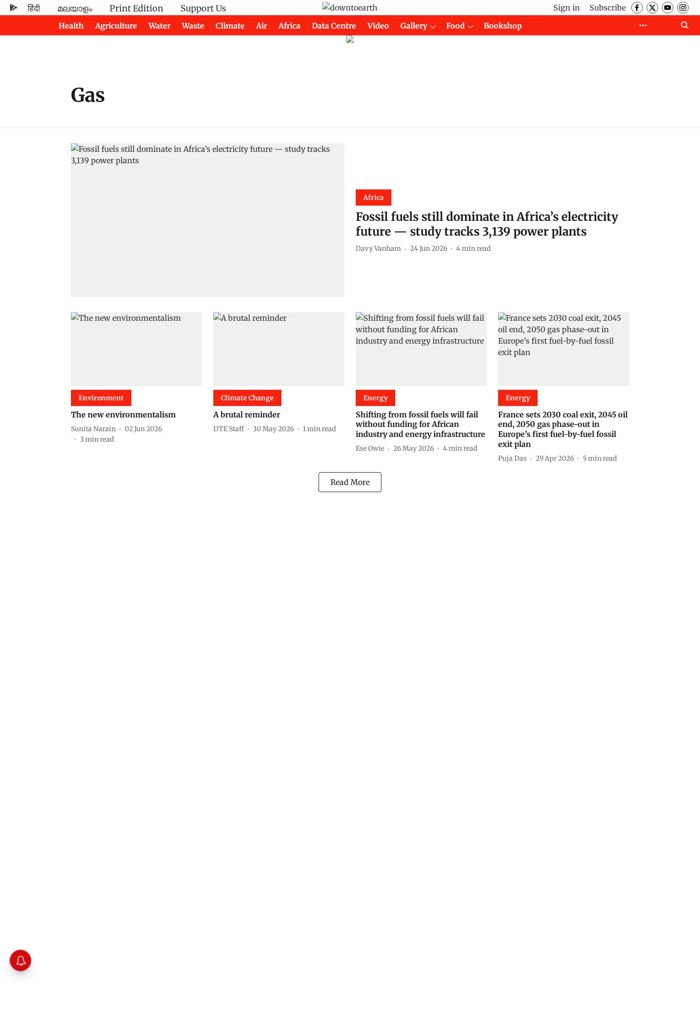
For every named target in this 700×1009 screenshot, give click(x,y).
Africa (289, 25)
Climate (230, 25)
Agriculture (116, 25)
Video (378, 25)
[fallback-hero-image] (207, 220)
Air (261, 25)
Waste (193, 25)
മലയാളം (74, 8)
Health (71, 25)
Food (455, 25)
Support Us (203, 8)
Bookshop (503, 25)
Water (159, 25)
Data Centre (334, 25)
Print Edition (136, 8)
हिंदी (34, 8)
